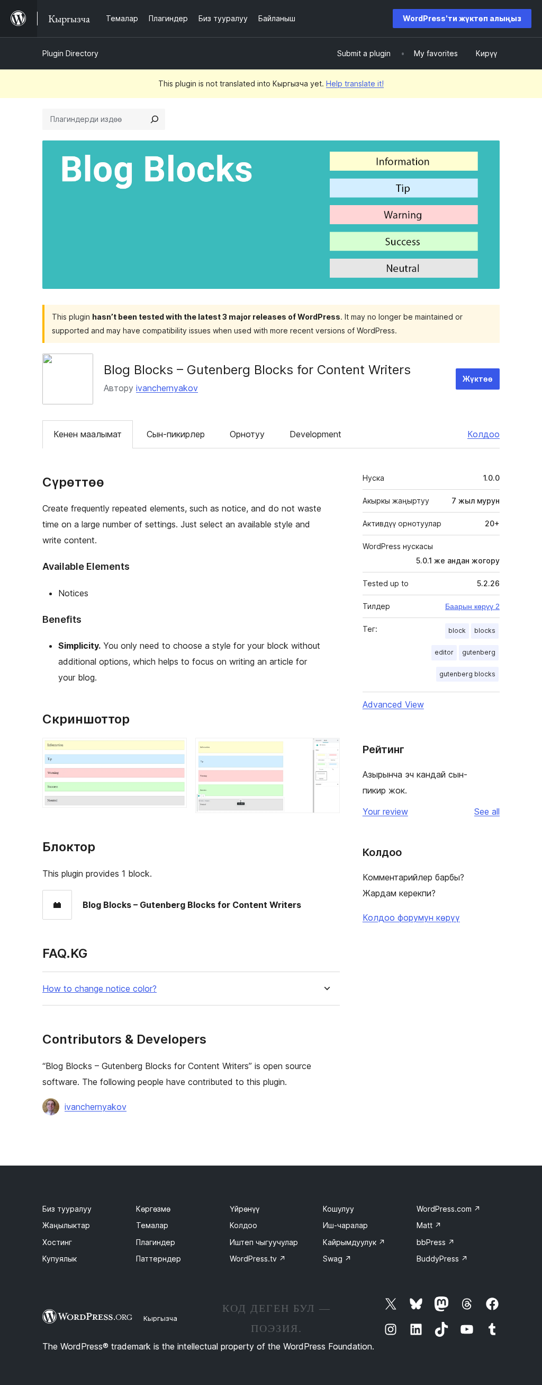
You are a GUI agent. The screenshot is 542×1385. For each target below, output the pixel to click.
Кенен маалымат (87, 434)
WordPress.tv (258, 1258)
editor (444, 652)
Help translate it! (355, 83)
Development (315, 434)
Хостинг (57, 1242)
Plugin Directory (70, 53)
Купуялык (59, 1258)
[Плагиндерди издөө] (154, 119)
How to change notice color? (99, 989)
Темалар (152, 1225)
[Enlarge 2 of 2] (325, 752)
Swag (337, 1258)
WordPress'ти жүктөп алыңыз (462, 18)
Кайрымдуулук (354, 1242)
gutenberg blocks (467, 674)
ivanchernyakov (167, 388)
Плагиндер (155, 1242)
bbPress (436, 1242)
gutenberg (478, 652)
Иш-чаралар (345, 1225)
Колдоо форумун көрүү (411, 917)
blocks (484, 630)
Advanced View (393, 704)
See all (487, 811)
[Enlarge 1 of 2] (172, 752)
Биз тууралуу (67, 1208)
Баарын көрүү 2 (472, 606)
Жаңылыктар (66, 1225)
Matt (429, 1225)
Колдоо (483, 434)
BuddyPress (442, 1258)
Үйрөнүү (244, 1208)
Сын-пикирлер (176, 434)
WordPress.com (449, 1208)
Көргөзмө (153, 1208)
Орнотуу (247, 434)
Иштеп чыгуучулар (264, 1242)
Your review (385, 811)
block (457, 630)
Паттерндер (158, 1258)
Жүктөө (478, 378)
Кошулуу (338, 1208)
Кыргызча (160, 1318)
